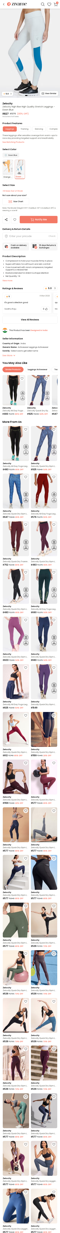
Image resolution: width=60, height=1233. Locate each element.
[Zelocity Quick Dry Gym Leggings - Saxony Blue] (44, 1015)
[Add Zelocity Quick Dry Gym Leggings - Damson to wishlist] (53, 1048)
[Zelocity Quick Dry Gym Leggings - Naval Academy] (16, 824)
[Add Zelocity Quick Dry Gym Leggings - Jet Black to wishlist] (25, 572)
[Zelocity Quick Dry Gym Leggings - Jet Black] (16, 586)
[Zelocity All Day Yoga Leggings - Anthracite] (13, 390)
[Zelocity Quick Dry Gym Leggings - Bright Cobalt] (16, 491)
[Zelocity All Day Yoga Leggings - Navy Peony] (16, 681)
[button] (4, 4)
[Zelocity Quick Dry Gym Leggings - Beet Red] (16, 729)
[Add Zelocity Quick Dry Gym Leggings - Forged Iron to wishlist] (53, 953)
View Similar (50, 93)
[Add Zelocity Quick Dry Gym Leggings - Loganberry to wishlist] (53, 667)
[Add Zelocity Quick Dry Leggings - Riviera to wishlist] (25, 1192)
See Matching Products (13, 142)
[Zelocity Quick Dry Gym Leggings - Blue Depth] (44, 729)
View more (7, 280)
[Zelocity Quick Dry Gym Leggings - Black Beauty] (44, 872)
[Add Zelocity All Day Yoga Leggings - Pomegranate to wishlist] (53, 477)
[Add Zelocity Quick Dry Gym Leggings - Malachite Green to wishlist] (25, 1096)
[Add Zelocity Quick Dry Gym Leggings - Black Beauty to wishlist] (53, 858)
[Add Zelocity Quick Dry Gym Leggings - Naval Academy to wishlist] (25, 810)
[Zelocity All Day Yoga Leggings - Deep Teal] (44, 586)
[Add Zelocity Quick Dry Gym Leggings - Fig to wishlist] (53, 524)
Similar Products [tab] (13, 369)
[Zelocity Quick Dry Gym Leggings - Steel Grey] (44, 824)
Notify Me (41, 219)
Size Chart (18, 201)
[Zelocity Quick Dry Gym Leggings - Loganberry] (44, 681)
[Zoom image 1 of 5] (30, 53)
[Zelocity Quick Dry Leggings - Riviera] (16, 1206)
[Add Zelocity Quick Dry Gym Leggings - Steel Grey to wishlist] (53, 810)
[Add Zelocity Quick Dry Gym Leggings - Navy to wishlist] (53, 620)
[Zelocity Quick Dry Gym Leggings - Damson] (44, 1063)
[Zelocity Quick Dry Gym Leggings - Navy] (44, 634)
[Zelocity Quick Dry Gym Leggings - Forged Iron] (44, 967)
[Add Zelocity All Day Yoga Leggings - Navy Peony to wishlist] (25, 667)
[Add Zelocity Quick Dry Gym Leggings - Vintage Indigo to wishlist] (53, 1096)
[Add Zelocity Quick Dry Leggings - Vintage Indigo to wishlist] (53, 1144)
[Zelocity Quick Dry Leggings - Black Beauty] (44, 1206)
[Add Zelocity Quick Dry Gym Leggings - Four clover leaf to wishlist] (25, 953)
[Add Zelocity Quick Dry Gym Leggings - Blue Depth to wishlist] (53, 715)
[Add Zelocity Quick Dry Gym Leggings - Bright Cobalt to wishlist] (25, 477)
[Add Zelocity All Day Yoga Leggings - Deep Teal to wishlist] (53, 572)
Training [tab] (24, 129)
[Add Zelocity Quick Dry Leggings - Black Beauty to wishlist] (53, 1192)
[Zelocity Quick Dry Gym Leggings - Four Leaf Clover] (16, 920)
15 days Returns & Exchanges (47, 246)
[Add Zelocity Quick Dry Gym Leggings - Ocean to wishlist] (46, 378)
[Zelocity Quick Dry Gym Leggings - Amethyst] (16, 634)
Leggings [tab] (9, 129)
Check (52, 236)
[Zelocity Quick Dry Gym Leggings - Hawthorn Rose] (44, 777)
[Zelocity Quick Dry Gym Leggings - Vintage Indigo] (44, 1110)
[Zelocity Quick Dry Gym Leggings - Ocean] (38, 390)
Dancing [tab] (39, 129)
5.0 (7, 93)
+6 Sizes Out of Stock (12, 191)
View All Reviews (30, 319)
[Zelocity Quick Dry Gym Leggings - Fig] (44, 538)
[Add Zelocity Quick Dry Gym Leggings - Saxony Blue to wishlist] (53, 1001)
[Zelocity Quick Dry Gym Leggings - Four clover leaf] (16, 967)
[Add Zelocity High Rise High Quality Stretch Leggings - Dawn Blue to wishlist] (14, 219)
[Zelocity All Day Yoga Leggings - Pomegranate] (44, 491)
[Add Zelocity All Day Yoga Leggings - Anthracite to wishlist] (22, 378)
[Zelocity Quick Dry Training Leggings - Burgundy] (16, 538)
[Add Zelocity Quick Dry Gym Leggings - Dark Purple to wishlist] (25, 1144)
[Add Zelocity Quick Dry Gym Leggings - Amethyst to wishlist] (25, 620)
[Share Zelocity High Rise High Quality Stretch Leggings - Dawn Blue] (6, 219)
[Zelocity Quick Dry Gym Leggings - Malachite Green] (16, 1110)
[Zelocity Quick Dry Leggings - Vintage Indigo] (44, 1158)
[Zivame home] (17, 4)
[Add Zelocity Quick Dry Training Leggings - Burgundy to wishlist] (25, 524)
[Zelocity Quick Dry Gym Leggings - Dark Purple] (16, 1158)
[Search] (42, 4)
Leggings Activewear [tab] (37, 369)
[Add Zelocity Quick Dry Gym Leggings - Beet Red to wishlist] (25, 715)
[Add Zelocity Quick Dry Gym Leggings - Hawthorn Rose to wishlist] (53, 762)
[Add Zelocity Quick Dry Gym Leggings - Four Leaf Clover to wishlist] (25, 906)
